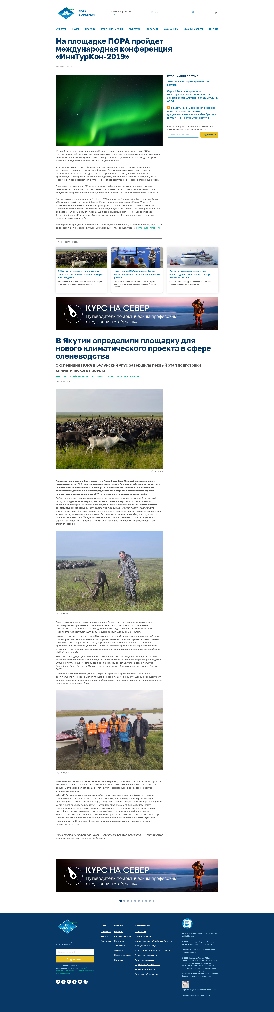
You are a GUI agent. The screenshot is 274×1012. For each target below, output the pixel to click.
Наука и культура (123, 955)
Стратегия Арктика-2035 (147, 964)
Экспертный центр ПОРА (199, 958)
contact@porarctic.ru (148, 227)
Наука (75, 29)
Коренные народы (112, 29)
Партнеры (106, 941)
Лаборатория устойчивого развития (153, 950)
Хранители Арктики (145, 969)
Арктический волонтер (146, 974)
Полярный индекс (144, 936)
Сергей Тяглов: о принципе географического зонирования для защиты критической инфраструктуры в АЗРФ (192, 96)
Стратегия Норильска (146, 955)
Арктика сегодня (122, 936)
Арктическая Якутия (128, 376)
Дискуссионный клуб (145, 945)
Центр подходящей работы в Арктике (153, 941)
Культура (61, 29)
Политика (152, 29)
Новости (118, 931)
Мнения (213, 29)
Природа (90, 29)
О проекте (106, 931)
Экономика (171, 29)
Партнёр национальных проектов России (199, 990)
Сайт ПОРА (140, 931)
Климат (101, 376)
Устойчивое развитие (81, 376)
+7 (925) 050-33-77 (206, 944)
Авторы (104, 936)
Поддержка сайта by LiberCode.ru (196, 995)
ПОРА (110, 376)
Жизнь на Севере (193, 29)
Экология (61, 376)
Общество (135, 29)
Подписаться (209, 134)
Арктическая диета (144, 960)
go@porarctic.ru (189, 952)
